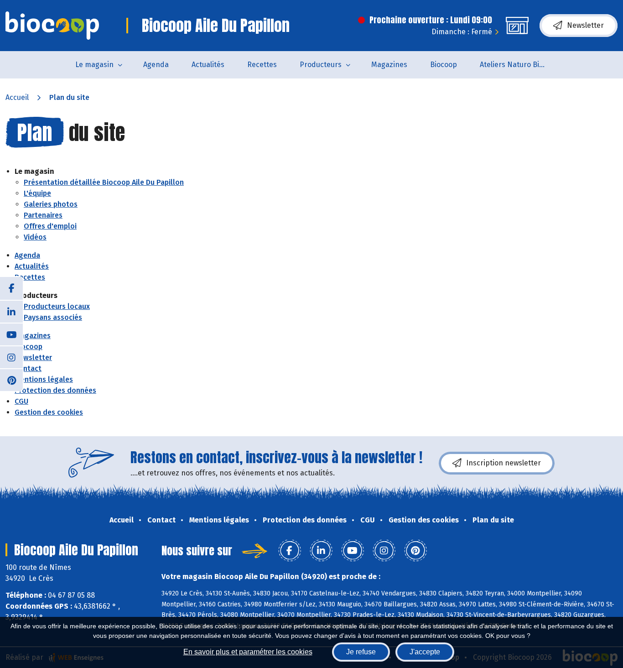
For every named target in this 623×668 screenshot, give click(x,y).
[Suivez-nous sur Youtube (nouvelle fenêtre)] (11, 334)
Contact (28, 368)
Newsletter (585, 25)
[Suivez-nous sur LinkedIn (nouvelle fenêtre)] (11, 311)
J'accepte (425, 652)
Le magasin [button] (94, 64)
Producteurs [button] (321, 64)
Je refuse (361, 652)
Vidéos (35, 237)
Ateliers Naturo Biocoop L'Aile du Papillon (520, 64)
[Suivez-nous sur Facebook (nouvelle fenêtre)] (11, 288)
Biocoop (443, 64)
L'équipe (37, 193)
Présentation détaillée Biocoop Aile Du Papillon (104, 182)
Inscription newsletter (503, 463)
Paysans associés (53, 317)
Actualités (208, 64)
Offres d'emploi (50, 226)
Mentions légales (44, 379)
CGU (21, 401)
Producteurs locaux (57, 306)
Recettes (262, 64)
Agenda (156, 64)
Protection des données (55, 390)
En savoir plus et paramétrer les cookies (247, 652)
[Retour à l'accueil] (52, 25)
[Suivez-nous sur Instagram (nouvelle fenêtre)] (11, 356)
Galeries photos (51, 204)
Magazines (389, 64)
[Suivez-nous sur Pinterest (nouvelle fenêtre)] (11, 379)
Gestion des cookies (49, 412)
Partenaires (43, 215)
